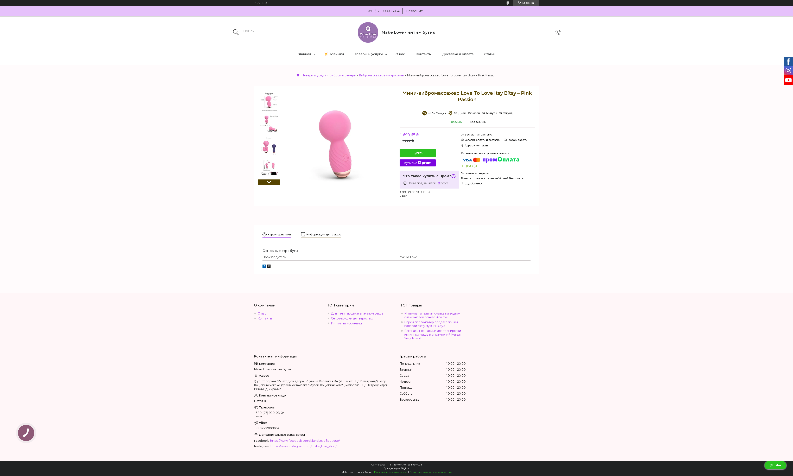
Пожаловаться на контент (391, 472)
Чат (778, 465)
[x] (269, 267)
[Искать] (235, 32)
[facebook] (264, 267)
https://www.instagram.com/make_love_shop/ (304, 446)
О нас (400, 54)
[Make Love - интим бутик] (368, 32)
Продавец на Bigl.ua (396, 468)
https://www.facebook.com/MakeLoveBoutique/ (305, 441)
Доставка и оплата (458, 54)
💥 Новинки (334, 54)
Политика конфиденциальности (431, 472)
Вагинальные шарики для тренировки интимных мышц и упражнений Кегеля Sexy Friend (433, 334)
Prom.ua (416, 464)
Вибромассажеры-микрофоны (381, 75)
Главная (304, 54)
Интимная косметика (346, 323)
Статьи (489, 54)
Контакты (424, 54)
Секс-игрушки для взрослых (352, 318)
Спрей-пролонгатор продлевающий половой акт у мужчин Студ (431, 324)
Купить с (410, 163)
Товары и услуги (369, 54)
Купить (418, 153)
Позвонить (415, 11)
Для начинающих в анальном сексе (357, 313)
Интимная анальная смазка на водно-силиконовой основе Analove (432, 315)
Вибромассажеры (342, 75)
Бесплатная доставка (479, 134)
